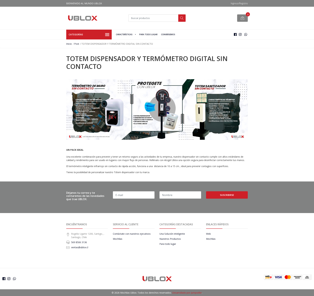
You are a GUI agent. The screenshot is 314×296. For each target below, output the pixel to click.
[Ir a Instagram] (240, 34)
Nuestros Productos (170, 238)
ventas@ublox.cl (79, 247)
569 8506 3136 (79, 242)
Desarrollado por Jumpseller (187, 292)
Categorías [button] (76, 34)
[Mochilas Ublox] (82, 18)
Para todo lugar (148, 34)
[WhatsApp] (246, 34)
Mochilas (117, 238)
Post (76, 43)
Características (124, 34)
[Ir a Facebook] (235, 34)
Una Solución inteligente (172, 233)
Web (208, 233)
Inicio (69, 43)
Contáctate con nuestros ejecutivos (132, 233)
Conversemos (168, 34)
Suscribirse (227, 195)
